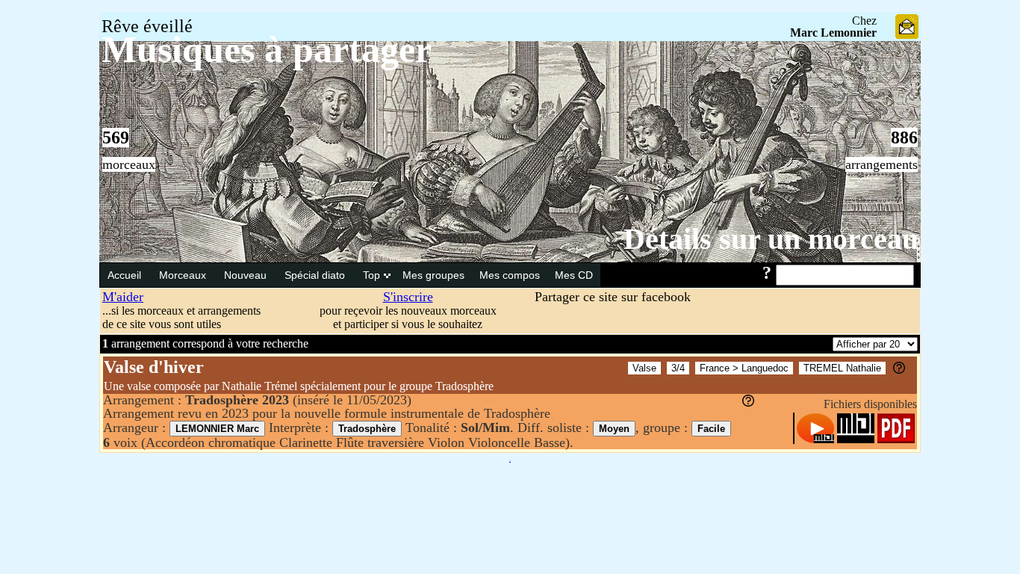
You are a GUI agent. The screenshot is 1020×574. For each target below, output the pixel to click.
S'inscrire (408, 296)
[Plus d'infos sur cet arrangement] (748, 402)
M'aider (122, 296)
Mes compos (509, 275)
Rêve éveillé (147, 26)
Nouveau (247, 275)
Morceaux (184, 275)
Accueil (126, 275)
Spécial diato (316, 275)
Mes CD (574, 275)
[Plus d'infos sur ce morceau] (899, 369)
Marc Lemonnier (833, 32)
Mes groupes (433, 275)
